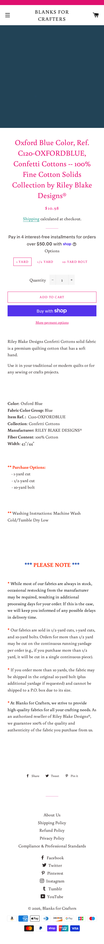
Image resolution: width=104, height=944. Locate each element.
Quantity (38, 280)
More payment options (52, 322)
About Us (52, 815)
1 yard (22, 262)
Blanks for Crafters (52, 15)
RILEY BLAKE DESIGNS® (45, 430)
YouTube (54, 896)
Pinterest (54, 873)
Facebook (55, 857)
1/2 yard (45, 262)
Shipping (31, 218)
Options (52, 251)
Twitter (54, 865)
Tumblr (54, 889)
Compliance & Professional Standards (52, 846)
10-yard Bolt (75, 262)
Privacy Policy (52, 838)
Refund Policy (52, 830)
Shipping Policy (52, 822)
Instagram (54, 881)
